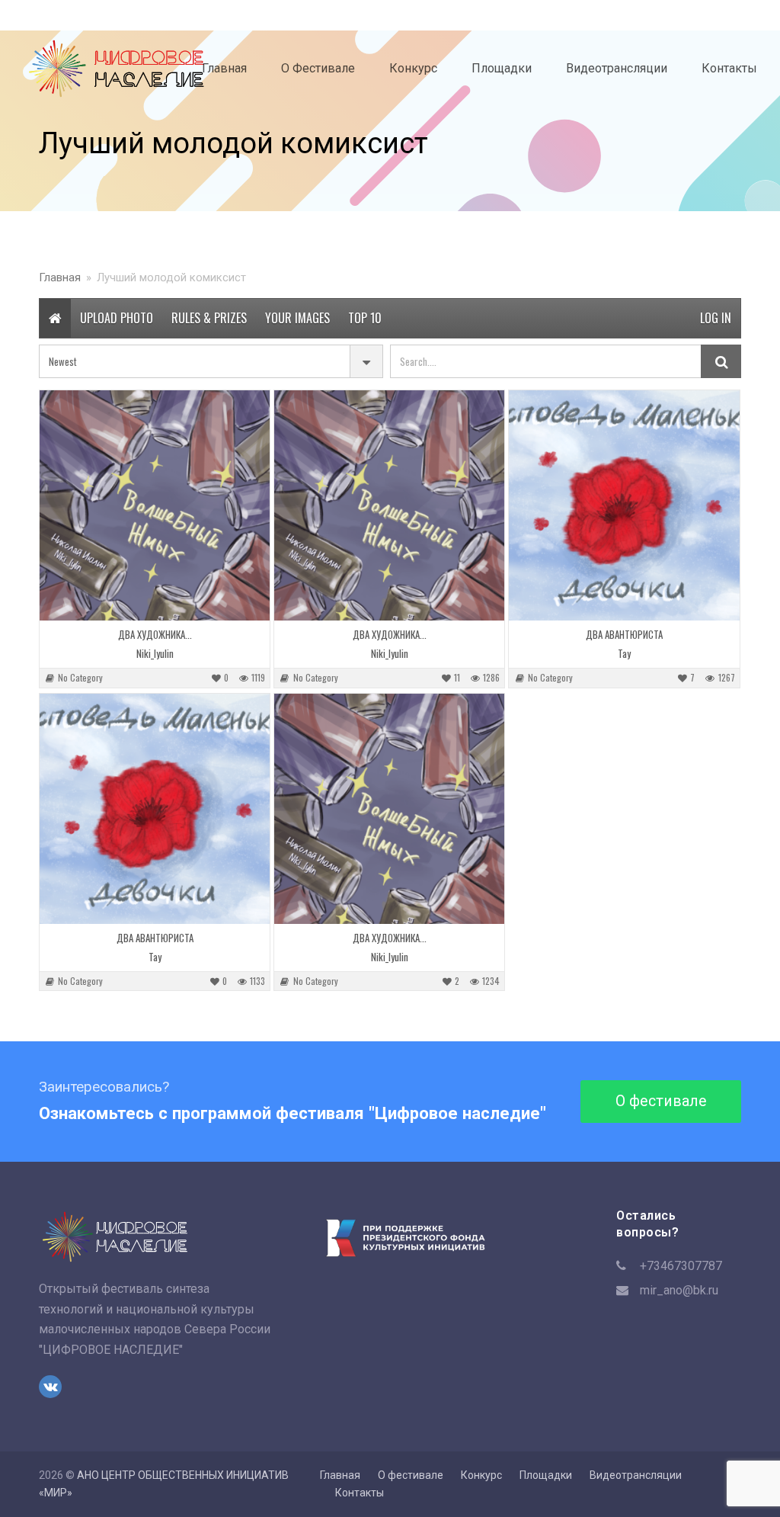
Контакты (359, 1493)
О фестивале (661, 1101)
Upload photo (116, 318)
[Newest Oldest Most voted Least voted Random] (211, 361)
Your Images (297, 318)
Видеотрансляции (636, 1475)
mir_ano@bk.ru (679, 1290)
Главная (340, 1475)
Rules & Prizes (209, 318)
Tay (624, 653)
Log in (715, 318)
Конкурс (481, 1475)
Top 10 (365, 318)
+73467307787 (681, 1266)
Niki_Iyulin (155, 653)
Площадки (545, 1475)
